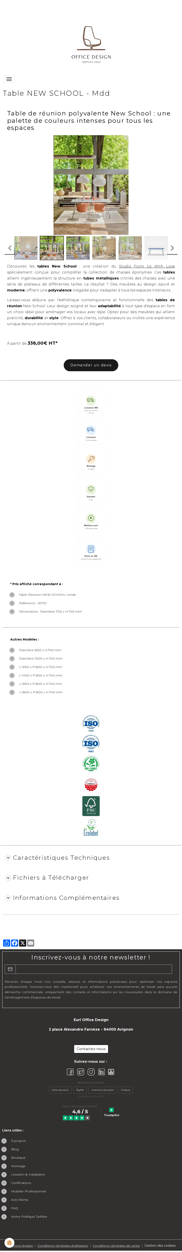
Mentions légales (19, 1246)
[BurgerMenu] (9, 79)
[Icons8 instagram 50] (91, 1072)
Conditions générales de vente (116, 1246)
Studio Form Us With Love (147, 266)
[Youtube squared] (111, 1072)
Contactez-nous (91, 1049)
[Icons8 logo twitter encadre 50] (81, 1072)
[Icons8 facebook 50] (70, 1072)
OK (174, 969)
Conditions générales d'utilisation (63, 1246)
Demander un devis (90, 365)
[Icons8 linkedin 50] (101, 1072)
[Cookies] (9, 1243)
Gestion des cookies (160, 1246)
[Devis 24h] (91, 550)
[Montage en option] (91, 460)
